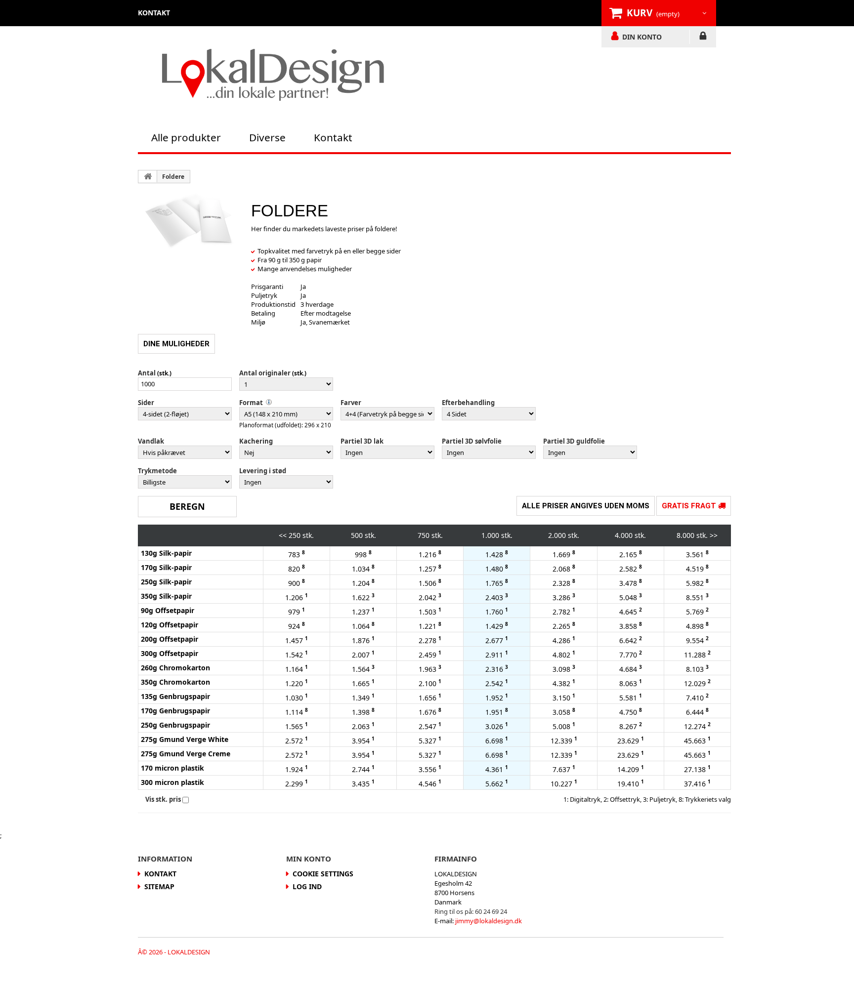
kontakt (154, 12)
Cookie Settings (323, 873)
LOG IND (703, 37)
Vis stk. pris (163, 799)
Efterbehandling (468, 402)
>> (714, 535)
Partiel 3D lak (362, 441)
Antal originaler (265, 373)
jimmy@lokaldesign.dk (488, 920)
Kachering (256, 441)
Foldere (173, 176)
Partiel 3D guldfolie (574, 441)
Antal (147, 373)
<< (283, 535)
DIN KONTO (642, 36)
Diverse (267, 137)
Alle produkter (186, 137)
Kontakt (333, 137)
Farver (351, 402)
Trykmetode (157, 470)
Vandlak (151, 441)
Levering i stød (262, 470)
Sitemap (159, 886)
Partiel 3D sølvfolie (472, 441)
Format (251, 402)
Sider (146, 402)
